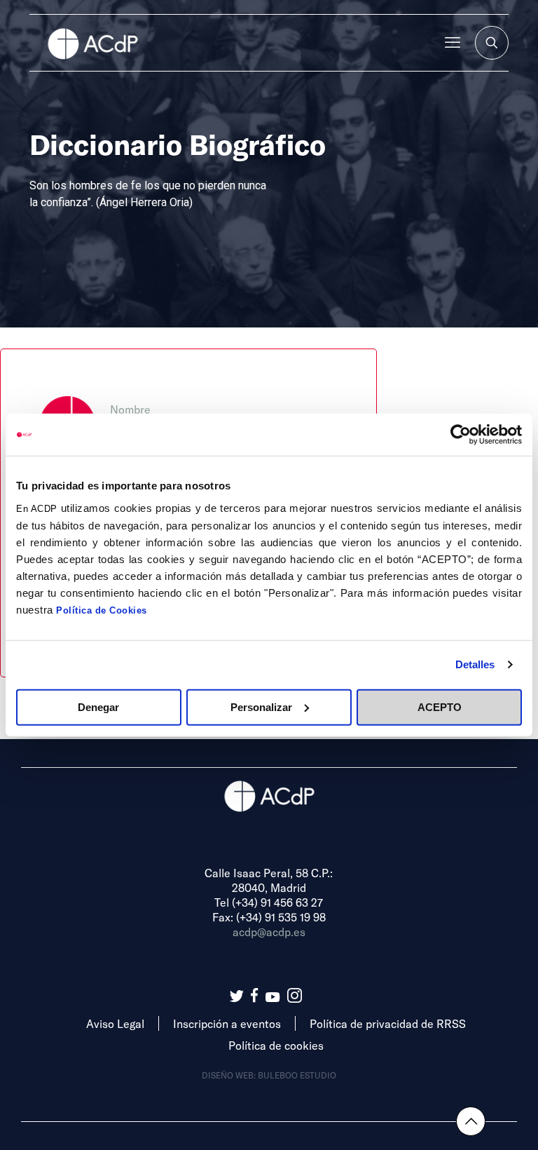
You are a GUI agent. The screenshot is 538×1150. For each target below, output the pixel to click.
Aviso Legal (115, 1023)
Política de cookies (276, 1045)
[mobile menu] (452, 43)
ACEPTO (440, 706)
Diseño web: (230, 1075)
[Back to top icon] (470, 1121)
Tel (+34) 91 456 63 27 (268, 902)
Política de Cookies (101, 609)
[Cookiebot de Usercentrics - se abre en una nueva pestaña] (460, 434)
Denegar (98, 706)
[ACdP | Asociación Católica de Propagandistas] (92, 43)
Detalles (475, 664)
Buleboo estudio (297, 1075)
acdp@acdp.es (269, 931)
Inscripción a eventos (227, 1023)
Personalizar (261, 706)
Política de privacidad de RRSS (388, 1023)
